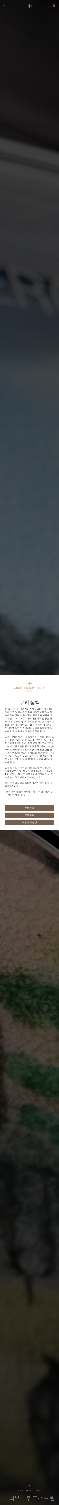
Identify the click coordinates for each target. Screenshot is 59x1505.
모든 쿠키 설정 (29, 822)
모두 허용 (29, 808)
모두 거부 (29, 815)
